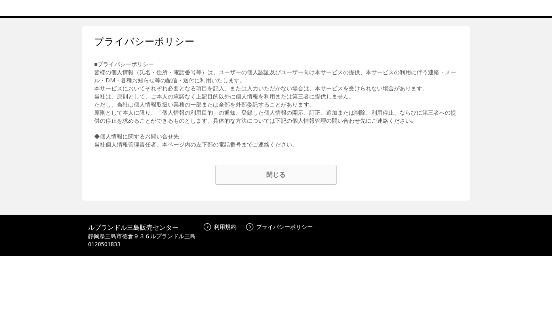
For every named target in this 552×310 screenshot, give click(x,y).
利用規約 (225, 226)
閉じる (276, 174)
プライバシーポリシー (284, 226)
